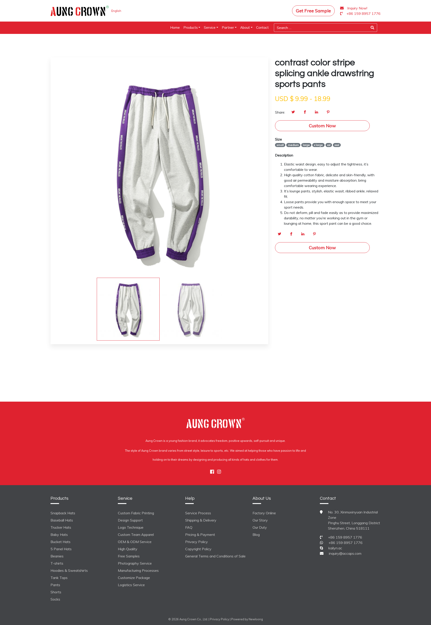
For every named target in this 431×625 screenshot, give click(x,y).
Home (175, 27)
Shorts (56, 592)
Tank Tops (59, 577)
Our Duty (260, 527)
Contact (262, 27)
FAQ (188, 527)
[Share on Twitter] (293, 112)
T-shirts (57, 563)
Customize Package (134, 577)
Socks (55, 599)
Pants (55, 585)
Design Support (130, 520)
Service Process (198, 513)
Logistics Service (131, 585)
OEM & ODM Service (135, 541)
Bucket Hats (60, 541)
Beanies (57, 556)
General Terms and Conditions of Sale (215, 556)
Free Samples (129, 556)
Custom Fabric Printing (136, 513)
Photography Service (135, 563)
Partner (228, 27)
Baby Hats (59, 534)
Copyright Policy (198, 549)
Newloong (256, 619)
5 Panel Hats (61, 549)
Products (190, 27)
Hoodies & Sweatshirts (69, 570)
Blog (256, 534)
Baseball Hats (62, 520)
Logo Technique (130, 527)
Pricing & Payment (200, 534)
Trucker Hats (61, 527)
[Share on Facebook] (304, 112)
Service (210, 27)
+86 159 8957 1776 (345, 537)
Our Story (260, 520)
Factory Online (264, 513)
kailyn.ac (335, 548)
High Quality (127, 549)
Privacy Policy (196, 541)
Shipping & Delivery (200, 520)
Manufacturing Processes (138, 570)
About (245, 27)
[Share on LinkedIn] (316, 112)
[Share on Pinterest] (328, 112)
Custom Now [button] (322, 125)
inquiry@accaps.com (345, 553)
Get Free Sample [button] (313, 10)
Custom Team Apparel (136, 534)
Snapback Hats (63, 513)
